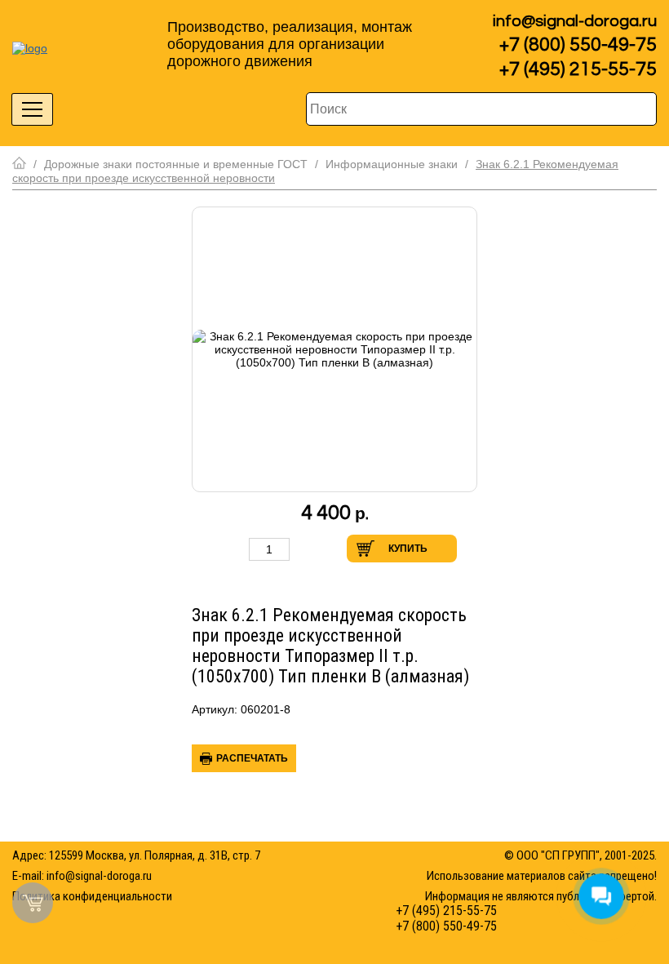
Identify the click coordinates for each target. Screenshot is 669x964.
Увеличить (306, 549)
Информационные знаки (392, 164)
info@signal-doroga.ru (575, 21)
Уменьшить (231, 549)
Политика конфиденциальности (92, 896)
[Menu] (32, 109)
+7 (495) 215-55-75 (578, 69)
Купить (408, 548)
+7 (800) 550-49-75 (578, 45)
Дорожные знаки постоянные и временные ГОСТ (176, 164)
